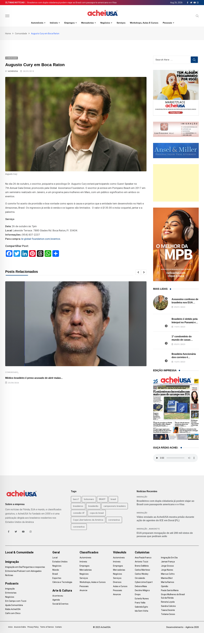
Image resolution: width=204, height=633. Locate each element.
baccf (76, 499)
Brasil (55, 574)
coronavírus (79, 526)
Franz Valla (140, 602)
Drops (138, 594)
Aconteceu (57, 596)
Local (54, 557)
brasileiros (78, 506)
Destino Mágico (142, 590)
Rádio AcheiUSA (12, 609)
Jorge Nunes (167, 570)
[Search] (197, 16)
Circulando (140, 578)
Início (10, 627)
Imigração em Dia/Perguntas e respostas (25, 567)
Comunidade (21, 33)
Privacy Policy (33, 627)
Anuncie (83, 590)
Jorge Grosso (167, 566)
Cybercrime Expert (144, 582)
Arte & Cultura (62, 590)
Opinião (164, 586)
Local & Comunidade (19, 552)
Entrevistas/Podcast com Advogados (23, 571)
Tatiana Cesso (168, 614)
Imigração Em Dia (169, 557)
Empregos (69, 23)
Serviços (121, 23)
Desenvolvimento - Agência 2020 (182, 627)
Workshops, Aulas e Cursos (144, 23)
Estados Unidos (60, 561)
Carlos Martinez (142, 570)
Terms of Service (47, 627)
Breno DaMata (142, 566)
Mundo (55, 570)
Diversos (117, 582)
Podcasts (12, 583)
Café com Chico (12, 613)
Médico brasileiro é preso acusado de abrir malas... (34, 378)
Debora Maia (141, 586)
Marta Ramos (167, 582)
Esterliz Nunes (142, 598)
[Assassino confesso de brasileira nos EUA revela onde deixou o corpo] (160, 302)
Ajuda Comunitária (14, 605)
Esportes (56, 578)
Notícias (9, 575)
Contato (58, 627)
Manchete (154, 529)
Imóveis (54, 23)
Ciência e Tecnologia (62, 582)
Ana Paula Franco (143, 557)
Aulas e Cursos (120, 586)
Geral (56, 552)
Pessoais (167, 23)
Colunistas (142, 552)
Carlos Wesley (141, 574)
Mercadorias (87, 23)
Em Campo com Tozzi (15, 601)
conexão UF (79, 513)
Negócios (105, 23)
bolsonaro (89, 499)
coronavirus (114, 520)
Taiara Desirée (168, 610)
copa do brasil (97, 513)
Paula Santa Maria (169, 590)
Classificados (89, 552)
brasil (113, 499)
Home (8, 33)
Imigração (142, 497)
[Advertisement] (176, 183)
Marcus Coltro (168, 574)
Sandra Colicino (168, 606)
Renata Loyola (168, 602)
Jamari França (168, 561)
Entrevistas (10, 593)
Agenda (56, 600)
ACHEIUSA (13, 71)
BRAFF (102, 499)
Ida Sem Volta (141, 611)
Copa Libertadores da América (88, 520)
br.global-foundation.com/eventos (40, 238)
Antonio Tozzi (141, 561)
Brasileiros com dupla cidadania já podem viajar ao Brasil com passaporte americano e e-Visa (71, 2)
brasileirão (93, 506)
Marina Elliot (167, 578)
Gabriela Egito (141, 607)
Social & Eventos (60, 604)
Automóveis (37, 23)
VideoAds (119, 552)
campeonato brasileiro (114, 506)
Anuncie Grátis (20, 627)
